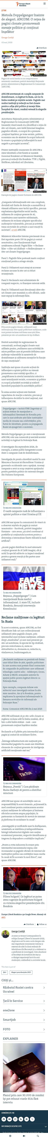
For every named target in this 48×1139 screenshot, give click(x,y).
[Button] (42, 48)
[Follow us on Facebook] (3, 1119)
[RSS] (21, 1119)
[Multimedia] (24, 1136)
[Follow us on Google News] (26, 1119)
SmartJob (9, 1020)
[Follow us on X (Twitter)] (32, 1119)
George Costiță (7, 38)
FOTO (6, 1029)
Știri (3, 11)
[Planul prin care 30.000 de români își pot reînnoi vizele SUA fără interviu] (24, 1067)
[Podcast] (10, 1136)
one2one (9, 1010)
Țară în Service (13, 1001)
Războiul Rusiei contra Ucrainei (18, 989)
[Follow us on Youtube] (9, 1119)
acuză (14, 230)
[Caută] (38, 1136)
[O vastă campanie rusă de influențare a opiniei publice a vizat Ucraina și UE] (24, 493)
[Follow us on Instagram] (15, 1119)
